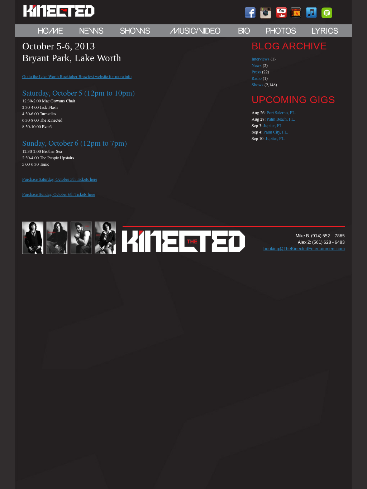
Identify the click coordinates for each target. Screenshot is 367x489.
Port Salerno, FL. (281, 112)
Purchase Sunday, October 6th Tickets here (58, 194)
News (257, 65)
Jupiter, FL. (275, 138)
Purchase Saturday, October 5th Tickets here (59, 179)
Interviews (261, 59)
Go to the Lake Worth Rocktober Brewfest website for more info (77, 76)
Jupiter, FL (272, 125)
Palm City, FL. (275, 132)
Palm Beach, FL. (281, 119)
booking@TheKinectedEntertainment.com (304, 248)
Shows (257, 84)
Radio (257, 78)
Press (256, 71)
